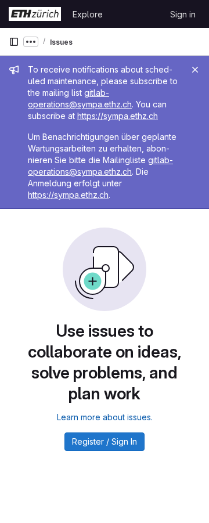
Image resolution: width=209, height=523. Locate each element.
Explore (88, 14)
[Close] (195, 70)
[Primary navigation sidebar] (14, 42)
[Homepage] (34, 14)
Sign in (183, 14)
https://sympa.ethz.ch (117, 116)
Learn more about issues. (105, 417)
